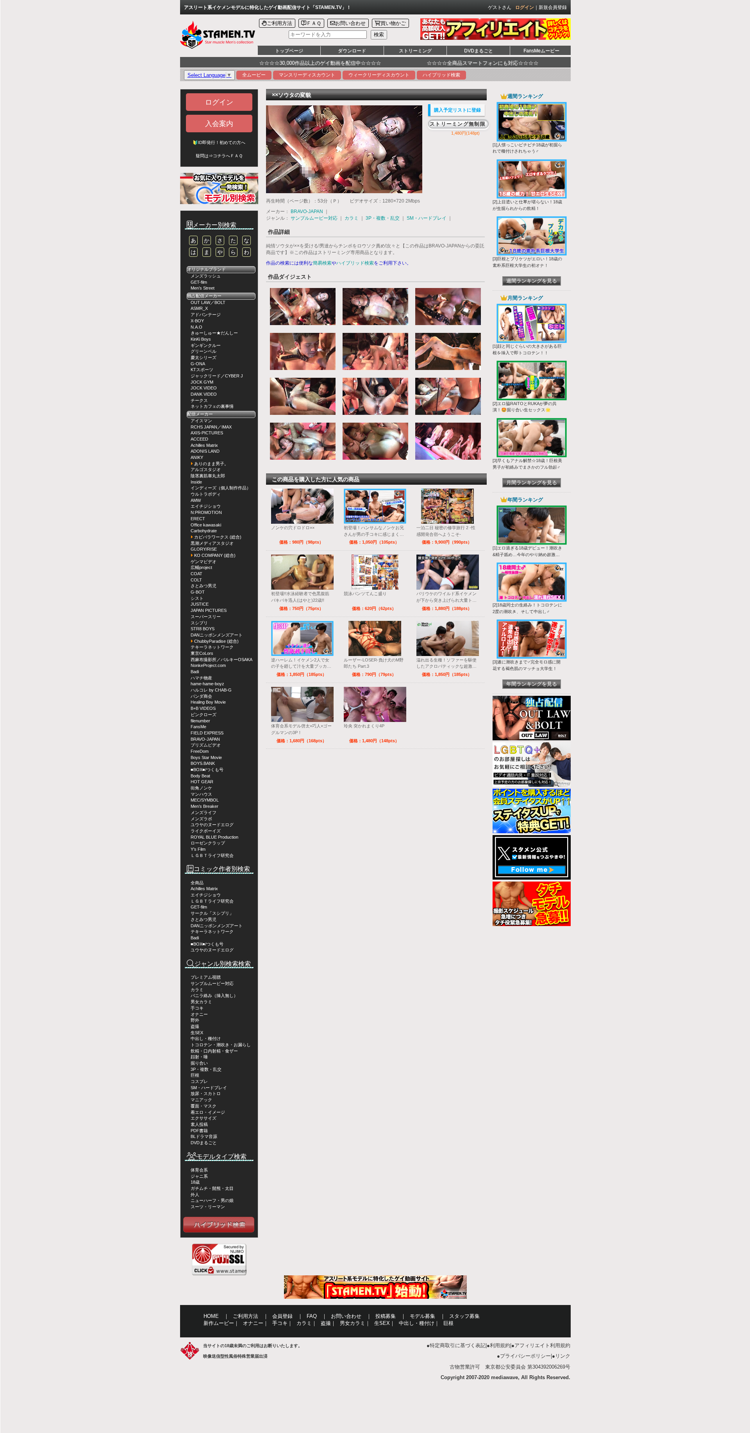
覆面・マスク (203, 1106)
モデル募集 (422, 1316)
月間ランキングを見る (531, 482)
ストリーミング (415, 50)
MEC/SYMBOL (205, 800)
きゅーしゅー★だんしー (214, 333)
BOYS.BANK (203, 763)
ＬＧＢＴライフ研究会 (212, 855)
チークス (199, 400)
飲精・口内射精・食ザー (214, 1051)
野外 (195, 1020)
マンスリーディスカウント (307, 75)
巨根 (195, 1075)
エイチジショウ (206, 506)
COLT (196, 580)
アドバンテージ (206, 314)
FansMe (198, 726)
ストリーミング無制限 (458, 124)
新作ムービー (219, 1323)
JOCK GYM (202, 382)
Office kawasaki (206, 525)
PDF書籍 (199, 1130)
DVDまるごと (478, 50)
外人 (195, 1194)
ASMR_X (199, 308)
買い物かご (393, 23)
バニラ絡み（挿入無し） (214, 995)
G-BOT (198, 592)
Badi (195, 671)
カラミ (197, 989)
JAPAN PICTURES (209, 610)
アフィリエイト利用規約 (542, 1345)
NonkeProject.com (208, 665)
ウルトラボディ (206, 494)
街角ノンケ (201, 788)
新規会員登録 (553, 7)
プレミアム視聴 (206, 977)
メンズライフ (203, 812)
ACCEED (199, 439)
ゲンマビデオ (203, 561)
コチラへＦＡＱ (228, 155)
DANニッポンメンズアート (217, 635)
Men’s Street (202, 288)
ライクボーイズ (206, 831)
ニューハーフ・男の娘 (212, 1200)
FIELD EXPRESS (207, 733)
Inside (196, 482)
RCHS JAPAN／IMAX (211, 427)
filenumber (200, 720)
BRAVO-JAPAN (205, 739)
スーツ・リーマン (208, 1206)
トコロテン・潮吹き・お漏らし (221, 1044)
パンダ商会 (201, 696)
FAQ (312, 1316)
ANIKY (197, 457)
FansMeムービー (541, 50)
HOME (211, 1316)
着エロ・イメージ (208, 1112)
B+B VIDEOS (203, 708)
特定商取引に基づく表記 (458, 1345)
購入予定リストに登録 (457, 110)
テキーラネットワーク (212, 647)
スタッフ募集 (464, 1316)
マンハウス (201, 794)
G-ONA (198, 363)
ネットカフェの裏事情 (212, 406)
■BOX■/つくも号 (207, 769)
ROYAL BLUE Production (214, 837)
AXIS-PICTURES (207, 432)
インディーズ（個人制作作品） (221, 487)
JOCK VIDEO (204, 388)
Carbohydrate (204, 530)
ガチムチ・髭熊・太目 (212, 1188)
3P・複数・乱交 (206, 1069)
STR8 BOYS (202, 628)
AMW (196, 500)
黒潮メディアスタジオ (212, 543)
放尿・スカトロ (206, 1093)
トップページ (289, 50)
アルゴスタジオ (206, 469)
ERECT (198, 518)
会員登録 (282, 1316)
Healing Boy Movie (208, 702)
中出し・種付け (206, 1038)
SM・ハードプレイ (209, 1087)
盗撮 (195, 1026)
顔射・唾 (199, 1056)
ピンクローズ (203, 714)
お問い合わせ (350, 23)
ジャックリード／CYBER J (217, 375)
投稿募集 (385, 1316)
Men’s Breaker (204, 806)
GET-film (199, 282)
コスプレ (199, 1081)
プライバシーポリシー (525, 1356)
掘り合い (199, 1063)
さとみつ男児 (203, 585)
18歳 (195, 1182)
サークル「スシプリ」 (212, 913)
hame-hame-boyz (207, 683)
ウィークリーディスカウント (378, 75)
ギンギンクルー (206, 345)
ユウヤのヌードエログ (212, 824)
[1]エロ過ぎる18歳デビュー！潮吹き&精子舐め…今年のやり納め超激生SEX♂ (527, 555)
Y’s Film (198, 849)
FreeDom (200, 751)
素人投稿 (199, 1124)
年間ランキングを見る (531, 684)
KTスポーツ (202, 369)
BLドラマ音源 (204, 1136)
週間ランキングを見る (531, 281)
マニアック (201, 1099)
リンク (562, 1356)
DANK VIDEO (204, 394)
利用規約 (500, 1345)
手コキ (197, 1008)
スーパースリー (206, 616)
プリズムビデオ (206, 745)
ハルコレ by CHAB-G (211, 690)
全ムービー (254, 75)
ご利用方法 (279, 23)
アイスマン (201, 420)
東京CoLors (202, 653)
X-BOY (197, 320)
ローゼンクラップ (208, 843)
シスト (197, 598)
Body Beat (200, 775)
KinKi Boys (201, 339)
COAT (196, 573)
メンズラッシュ (206, 276)
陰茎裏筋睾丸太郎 (208, 475)
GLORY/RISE (204, 549)
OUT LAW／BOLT (208, 302)
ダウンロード (352, 50)
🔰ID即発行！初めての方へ (219, 142)
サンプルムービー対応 (212, 983)
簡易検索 (322, 263)
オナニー (199, 1014)
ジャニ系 (199, 1176)
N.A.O (196, 327)
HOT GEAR (202, 781)
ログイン (524, 7)
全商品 (197, 882)
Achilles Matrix (204, 445)
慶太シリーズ (203, 357)
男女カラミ (201, 1001)
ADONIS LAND (205, 451)
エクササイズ (203, 1118)
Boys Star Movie (206, 757)
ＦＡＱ (313, 23)
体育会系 (199, 1170)
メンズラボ (201, 818)
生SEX (197, 1032)
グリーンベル (203, 351)
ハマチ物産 (201, 678)
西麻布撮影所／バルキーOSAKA (221, 659)
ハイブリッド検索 (441, 75)
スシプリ (199, 622)
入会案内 (219, 124)
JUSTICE (200, 604)
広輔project (201, 567)
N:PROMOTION (206, 512)
